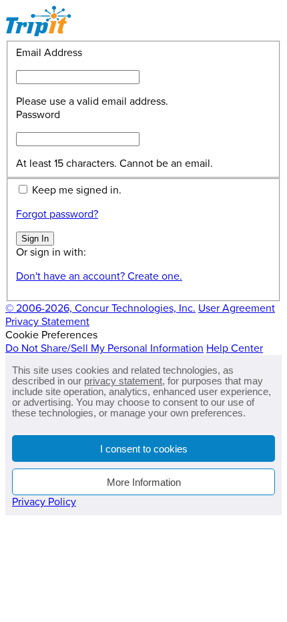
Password (38, 114)
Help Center (234, 348)
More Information (144, 482)
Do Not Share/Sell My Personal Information (104, 348)
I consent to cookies (144, 448)
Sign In (35, 239)
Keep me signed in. (76, 190)
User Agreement (236, 308)
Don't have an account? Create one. (99, 276)
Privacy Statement (47, 321)
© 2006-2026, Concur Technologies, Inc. (100, 308)
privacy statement (123, 380)
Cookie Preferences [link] (51, 335)
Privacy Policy (44, 502)
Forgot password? (57, 214)
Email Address (49, 52)
